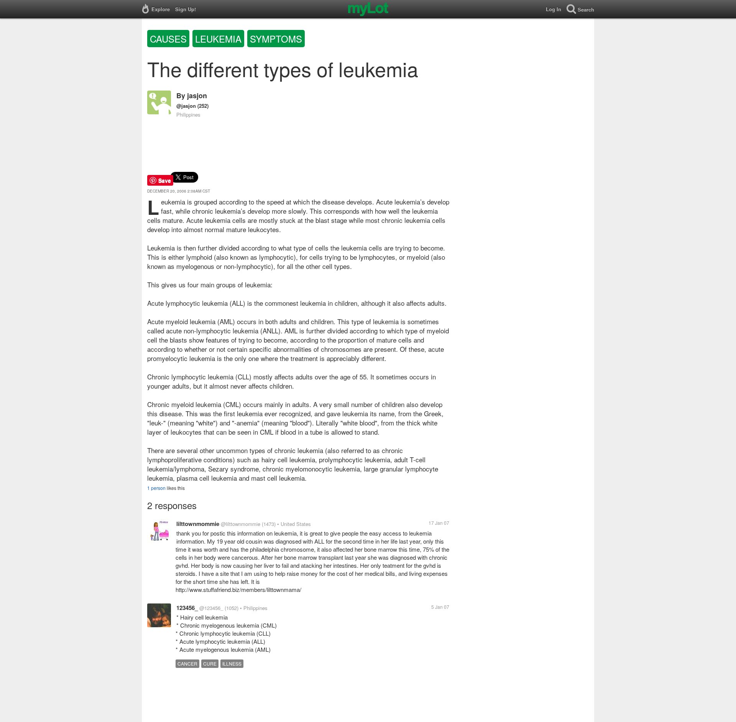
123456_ (187, 607)
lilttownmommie (197, 523)
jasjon (197, 96)
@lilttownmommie (240, 523)
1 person (156, 488)
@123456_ (211, 608)
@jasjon (186, 105)
